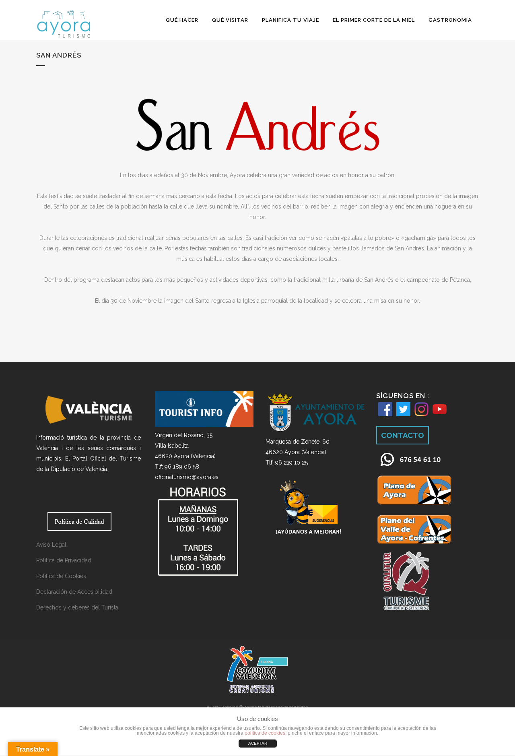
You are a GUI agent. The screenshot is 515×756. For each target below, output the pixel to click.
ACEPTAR (257, 743)
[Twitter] (403, 416)
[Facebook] (385, 416)
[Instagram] (421, 416)
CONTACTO (402, 435)
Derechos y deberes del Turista (77, 607)
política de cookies (265, 733)
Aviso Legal (51, 544)
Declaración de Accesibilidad (74, 592)
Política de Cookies (61, 576)
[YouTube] (440, 414)
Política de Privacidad (63, 560)
